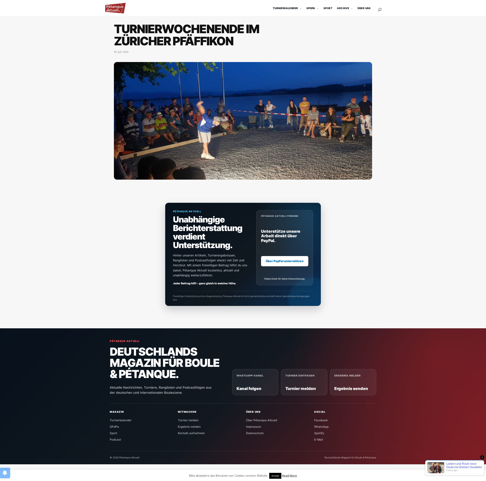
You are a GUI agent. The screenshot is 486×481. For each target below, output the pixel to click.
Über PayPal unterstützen (285, 261)
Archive (343, 8)
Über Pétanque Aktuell (261, 420)
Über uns (364, 8)
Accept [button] (275, 475)
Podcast (115, 439)
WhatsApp (321, 426)
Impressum (253, 426)
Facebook (321, 420)
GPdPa (114, 426)
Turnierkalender (285, 8)
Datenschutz (255, 433)
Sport (327, 8)
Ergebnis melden (189, 426)
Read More (289, 475)
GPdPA (310, 8)
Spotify (319, 433)
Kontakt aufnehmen (191, 433)
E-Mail (318, 439)
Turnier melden (188, 420)
